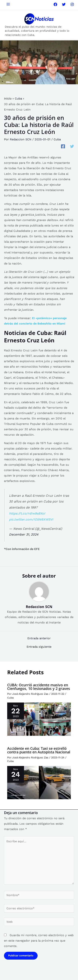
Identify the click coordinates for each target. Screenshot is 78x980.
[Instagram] (72, 4)
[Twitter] (64, 4)
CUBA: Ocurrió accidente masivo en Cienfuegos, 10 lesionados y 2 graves (38, 686)
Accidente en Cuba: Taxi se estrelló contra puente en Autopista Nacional (38, 750)
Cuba (57, 139)
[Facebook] (55, 4)
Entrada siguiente (39, 646)
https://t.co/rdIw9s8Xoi (27, 513)
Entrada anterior (39, 638)
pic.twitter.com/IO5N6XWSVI (31, 519)
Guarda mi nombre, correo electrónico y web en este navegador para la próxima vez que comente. (39, 940)
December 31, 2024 (23, 534)
